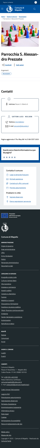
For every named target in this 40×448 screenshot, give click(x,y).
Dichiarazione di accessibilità (10, 420)
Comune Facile (6, 441)
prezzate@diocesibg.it (21, 126)
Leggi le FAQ (5, 394)
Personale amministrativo (10, 262)
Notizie (3, 335)
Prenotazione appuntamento (11, 397)
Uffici (3, 252)
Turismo (3, 297)
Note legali (5, 414)
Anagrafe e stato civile (9, 277)
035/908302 (19, 122)
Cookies (3, 417)
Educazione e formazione (9, 303)
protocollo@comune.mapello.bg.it (17, 384)
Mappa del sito (6, 435)
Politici (3, 259)
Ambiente (4, 313)
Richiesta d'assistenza (8, 404)
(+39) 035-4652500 (11, 377)
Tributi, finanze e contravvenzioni (12, 310)
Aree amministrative (8, 249)
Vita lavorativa (6, 284)
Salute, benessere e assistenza (11, 317)
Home (3, 17)
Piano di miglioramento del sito (11, 424)
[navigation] (2, 8)
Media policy (5, 432)
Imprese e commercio (8, 287)
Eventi (3, 356)
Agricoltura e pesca (7, 323)
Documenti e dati (7, 266)
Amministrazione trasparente (11, 407)
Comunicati (5, 338)
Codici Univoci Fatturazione (10, 389)
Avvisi (3, 341)
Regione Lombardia (8, 2)
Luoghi (3, 353)
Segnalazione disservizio (9, 400)
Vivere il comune (12, 17)
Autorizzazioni (6, 320)
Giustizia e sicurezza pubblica (11, 307)
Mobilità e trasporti (7, 300)
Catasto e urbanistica (8, 294)
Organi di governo (7, 246)
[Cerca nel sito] (34, 8)
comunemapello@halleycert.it (11, 382)
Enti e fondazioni (7, 256)
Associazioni (22, 17)
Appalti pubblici (6, 290)
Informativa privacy (7, 410)
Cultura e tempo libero (8, 280)
